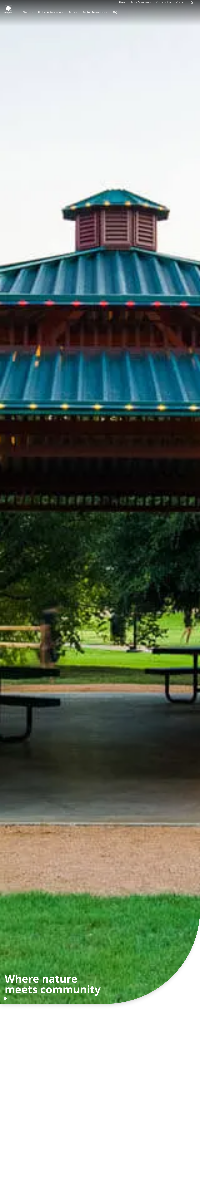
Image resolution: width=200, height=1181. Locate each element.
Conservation (163, 2)
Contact (180, 2)
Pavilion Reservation (94, 12)
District (27, 12)
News (122, 2)
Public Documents (141, 2)
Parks (72, 12)
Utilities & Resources (49, 12)
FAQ (115, 12)
